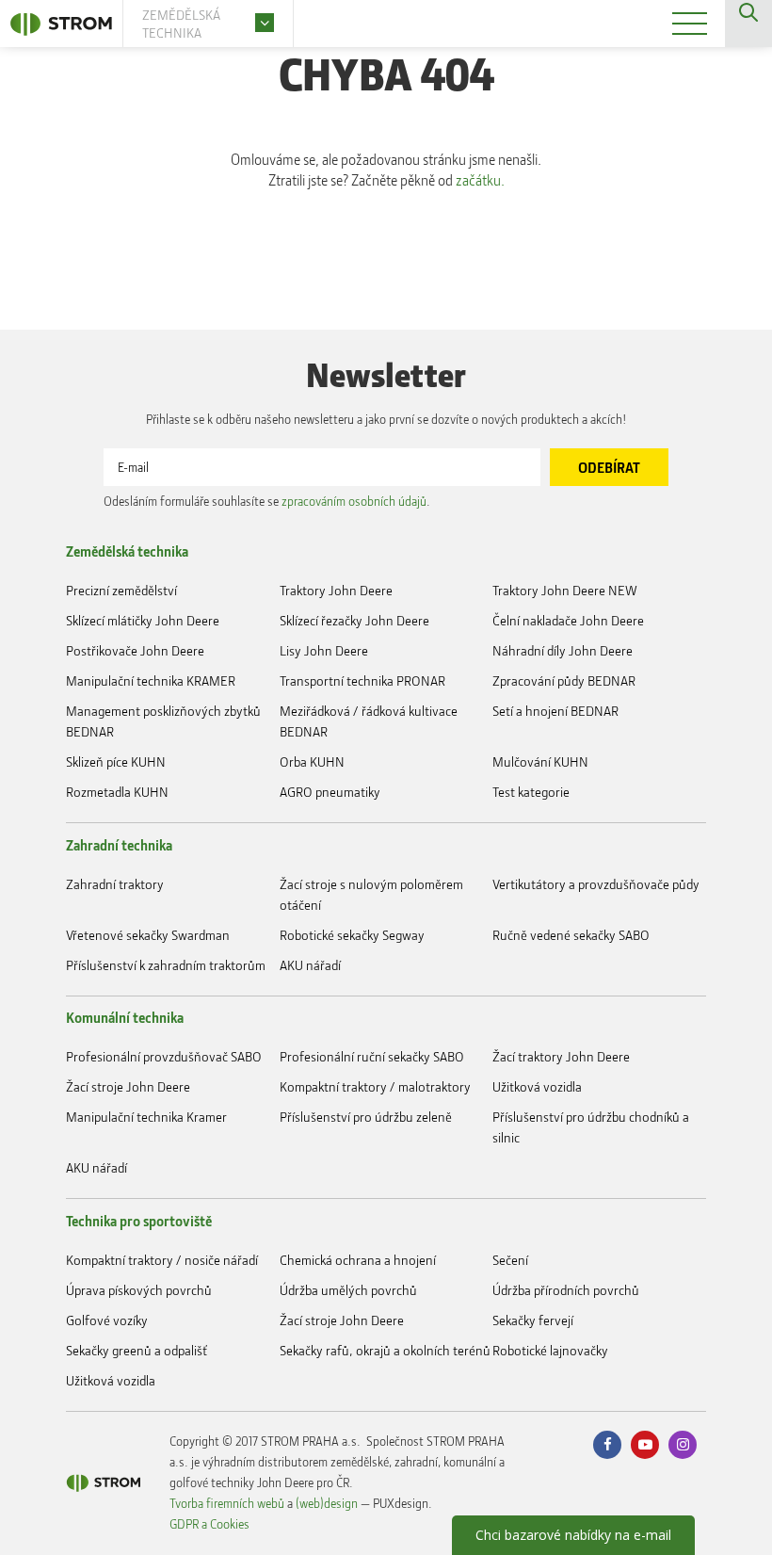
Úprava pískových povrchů (139, 1290)
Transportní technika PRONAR (362, 680)
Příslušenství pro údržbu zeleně (366, 1117)
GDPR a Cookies (209, 1523)
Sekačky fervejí (532, 1320)
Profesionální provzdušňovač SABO (164, 1056)
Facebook (607, 1445)
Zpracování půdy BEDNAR (563, 680)
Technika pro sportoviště (139, 1220)
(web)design (327, 1503)
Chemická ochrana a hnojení (358, 1260)
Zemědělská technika (127, 551)
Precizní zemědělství (121, 590)
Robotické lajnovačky (550, 1350)
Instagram (682, 1445)
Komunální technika (125, 1017)
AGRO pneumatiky (330, 792)
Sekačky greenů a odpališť (136, 1350)
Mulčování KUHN (540, 761)
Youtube (645, 1445)
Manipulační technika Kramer (146, 1117)
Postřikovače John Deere (135, 650)
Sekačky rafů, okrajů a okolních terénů (385, 1350)
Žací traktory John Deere (561, 1056)
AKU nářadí (310, 965)
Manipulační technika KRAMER (150, 680)
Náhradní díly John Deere (562, 650)
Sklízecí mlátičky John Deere (142, 620)
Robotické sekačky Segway (352, 935)
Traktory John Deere (336, 590)
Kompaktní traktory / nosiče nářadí (162, 1260)
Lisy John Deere (324, 650)
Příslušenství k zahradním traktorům (165, 965)
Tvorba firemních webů (226, 1503)
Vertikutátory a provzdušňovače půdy (596, 884)
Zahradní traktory (115, 884)
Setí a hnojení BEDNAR (555, 711)
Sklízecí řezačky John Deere (354, 620)
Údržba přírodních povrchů (565, 1290)
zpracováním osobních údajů (353, 501)
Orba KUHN (312, 761)
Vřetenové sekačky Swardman (148, 935)
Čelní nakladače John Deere (568, 620)
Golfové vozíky (107, 1320)
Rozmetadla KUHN (117, 792)
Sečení (510, 1260)
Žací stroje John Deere (128, 1086)
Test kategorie (531, 792)
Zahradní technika (119, 844)
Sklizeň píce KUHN (116, 761)
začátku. (480, 179)
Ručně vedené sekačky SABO (571, 935)
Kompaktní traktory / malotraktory (375, 1086)
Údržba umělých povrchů (348, 1290)
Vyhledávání (748, 23)
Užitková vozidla (537, 1086)
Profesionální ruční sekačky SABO (372, 1056)
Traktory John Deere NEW (564, 590)
